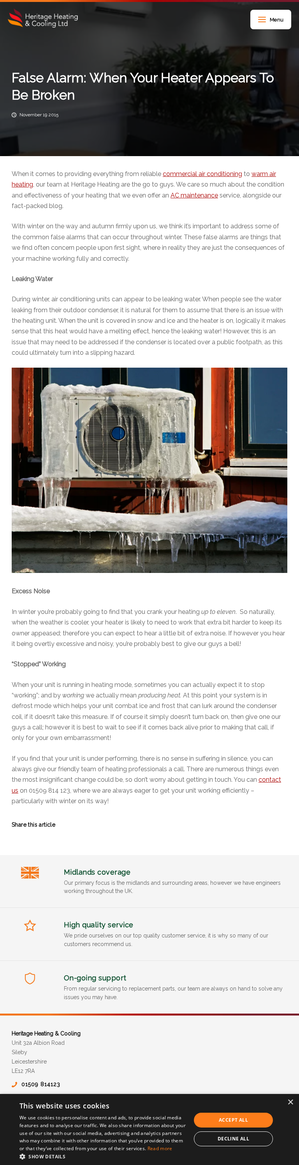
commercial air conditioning (202, 174)
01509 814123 (40, 1084)
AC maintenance (194, 195)
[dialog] (149, 1129)
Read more (160, 1148)
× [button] (290, 1102)
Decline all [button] (233, 1138)
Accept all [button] (233, 1120)
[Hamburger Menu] (262, 20)
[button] (102, 1156)
